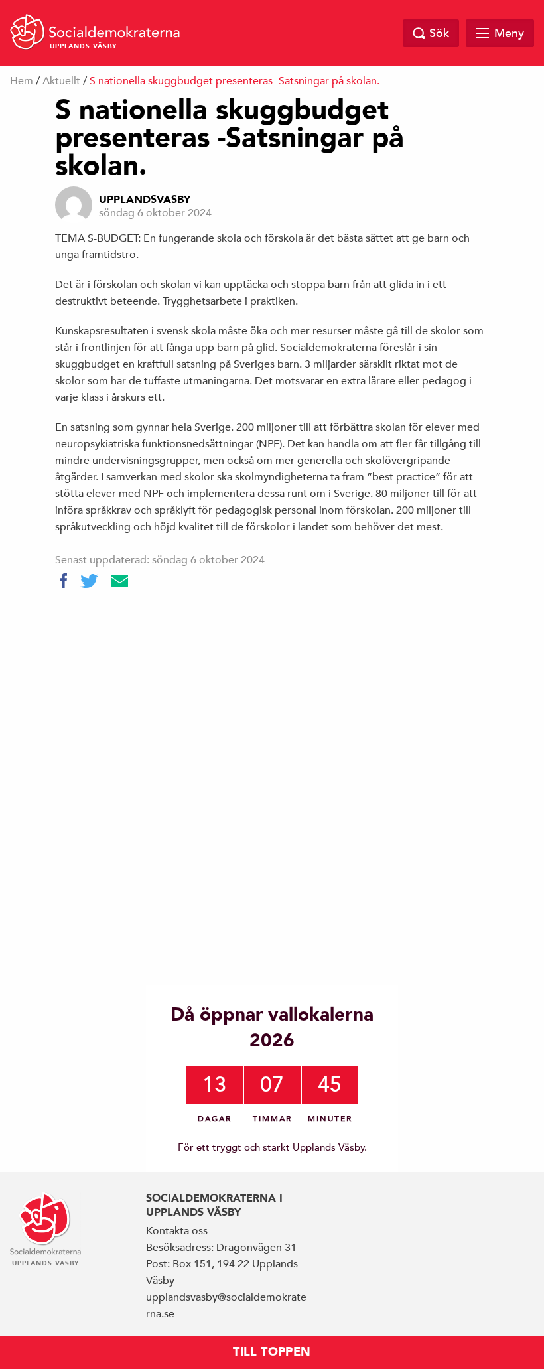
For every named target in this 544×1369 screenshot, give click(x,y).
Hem (21, 81)
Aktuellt (61, 81)
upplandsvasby (144, 199)
